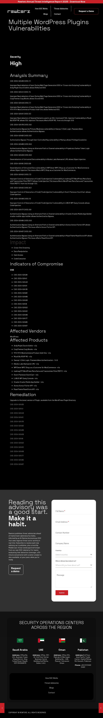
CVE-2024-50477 (16, 456)
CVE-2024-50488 (17, 430)
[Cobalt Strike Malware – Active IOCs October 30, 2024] (2, 708)
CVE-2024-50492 (17, 447)
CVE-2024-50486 (17, 460)
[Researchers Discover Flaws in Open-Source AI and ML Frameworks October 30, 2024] (101, 708)
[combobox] (74, 554)
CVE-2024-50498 (17, 451)
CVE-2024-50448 (17, 413)
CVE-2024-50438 (17, 404)
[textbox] (73, 554)
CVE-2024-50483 (17, 426)
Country (58, 550)
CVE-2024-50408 (17, 434)
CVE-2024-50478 (17, 421)
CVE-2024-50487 (17, 464)
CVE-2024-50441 (16, 409)
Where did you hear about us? (66, 561)
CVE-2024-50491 (16, 417)
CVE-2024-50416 (16, 438)
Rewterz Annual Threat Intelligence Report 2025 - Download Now (51, 1)
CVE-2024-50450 (17, 443)
